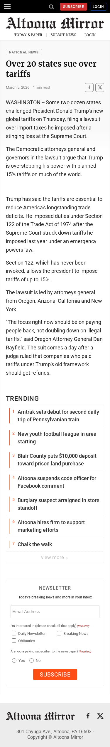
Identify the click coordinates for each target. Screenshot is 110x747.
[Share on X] (99, 87)
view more (53, 557)
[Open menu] (7, 6)
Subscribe (73, 7)
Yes (20, 660)
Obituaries (26, 641)
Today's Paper (28, 35)
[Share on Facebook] (89, 87)
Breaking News (76, 633)
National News (24, 52)
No (38, 660)
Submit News (64, 35)
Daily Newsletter (31, 633)
